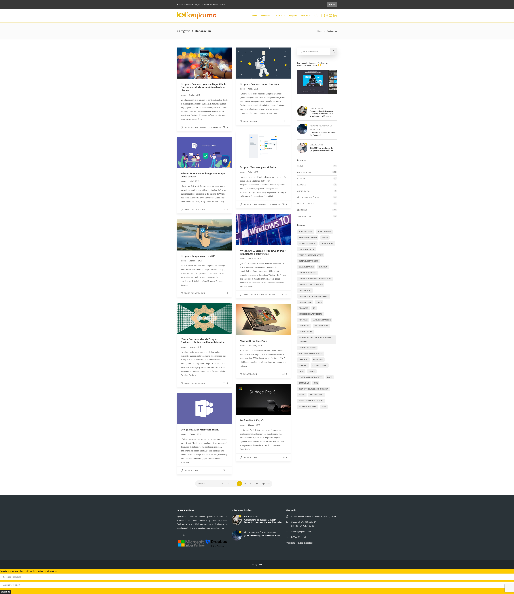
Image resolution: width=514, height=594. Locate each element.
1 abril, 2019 (194, 181)
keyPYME (301, 185)
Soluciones (265, 16)
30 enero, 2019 (254, 425)
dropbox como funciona (311, 285)
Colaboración (191, 127)
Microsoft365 (305, 332)
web (324, 407)
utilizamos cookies (217, 4)
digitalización (306, 267)
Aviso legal (290, 543)
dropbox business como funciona (315, 279)
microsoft (304, 326)
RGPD (329, 377)
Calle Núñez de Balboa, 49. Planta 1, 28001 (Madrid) (313, 516)
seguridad (304, 383)
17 (251, 483)
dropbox (323, 267)
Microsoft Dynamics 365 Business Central (315, 340)
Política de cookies (305, 543)
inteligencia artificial (310, 314)
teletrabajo (316, 395)
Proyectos (293, 16)
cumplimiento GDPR (308, 261)
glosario (303, 308)
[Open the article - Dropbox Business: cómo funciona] (249, 63)
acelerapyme (324, 232)
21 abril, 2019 (194, 95)
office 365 (318, 359)
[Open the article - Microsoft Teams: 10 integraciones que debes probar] (190, 152)
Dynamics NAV (305, 302)
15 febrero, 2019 (255, 345)
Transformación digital (311, 401)
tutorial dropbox (308, 407)
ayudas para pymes (308, 237)
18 (257, 483)
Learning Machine (322, 320)
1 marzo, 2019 (195, 347)
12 (222, 483)
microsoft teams (307, 348)
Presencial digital (306, 204)
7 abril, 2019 (253, 172)
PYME (301, 371)
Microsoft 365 (321, 326)
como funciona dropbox (311, 255)
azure (325, 237)
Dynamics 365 (305, 290)
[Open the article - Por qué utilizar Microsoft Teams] (190, 408)
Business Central (307, 243)
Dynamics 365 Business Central (314, 296)
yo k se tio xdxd (304, 216)
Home (254, 16)
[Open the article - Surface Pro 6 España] (249, 399)
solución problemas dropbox (313, 389)
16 (245, 483)
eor (185, 95)
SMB (316, 383)
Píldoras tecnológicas (210, 127)
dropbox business (307, 273)
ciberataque (327, 243)
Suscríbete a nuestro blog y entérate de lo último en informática (28, 571)
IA (314, 308)
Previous (201, 483)
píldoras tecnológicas (310, 377)
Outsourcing (303, 191)
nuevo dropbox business (311, 354)
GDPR (319, 302)
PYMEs (279, 16)
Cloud (187, 210)
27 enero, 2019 (195, 434)
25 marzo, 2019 (254, 258)
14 (233, 483)
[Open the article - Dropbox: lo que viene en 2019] (190, 234)
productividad (319, 365)
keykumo (301, 179)
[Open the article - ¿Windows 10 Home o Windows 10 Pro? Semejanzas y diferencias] (249, 229)
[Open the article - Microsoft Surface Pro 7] (249, 319)
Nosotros (304, 16)
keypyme (303, 320)
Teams (302, 395)
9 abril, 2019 (253, 89)
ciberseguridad (306, 249)
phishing (303, 365)
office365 (303, 359)
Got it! (332, 4)
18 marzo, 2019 (195, 261)
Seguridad (270, 295)
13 (227, 483)
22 (285, 294)
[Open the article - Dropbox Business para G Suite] (249, 146)
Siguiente (265, 483)
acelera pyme (306, 232)
